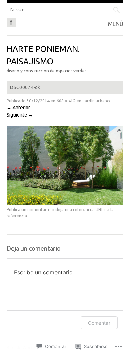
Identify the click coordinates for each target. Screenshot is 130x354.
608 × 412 (66, 101)
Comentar (99, 323)
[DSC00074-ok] (65, 203)
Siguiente (20, 115)
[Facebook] (11, 21)
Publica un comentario (29, 209)
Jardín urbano (96, 101)
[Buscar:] (65, 10)
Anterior (18, 107)
